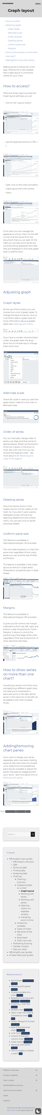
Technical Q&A (20, 867)
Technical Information (12, 1090)
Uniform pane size (16, 44)
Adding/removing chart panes (20, 60)
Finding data (19, 870)
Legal (5, 1095)
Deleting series (15, 40)
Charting (17, 876)
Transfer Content (21, 946)
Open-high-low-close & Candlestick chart (22, 1015)
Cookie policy (27, 1108)
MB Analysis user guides (21, 859)
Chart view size (24, 940)
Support (6, 1100)
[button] (38, 1111)
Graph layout (27, 891)
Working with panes (13, 778)
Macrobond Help (14, 1108)
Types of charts (24, 929)
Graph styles (14, 29)
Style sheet (22, 937)
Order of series (15, 37)
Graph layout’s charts (23, 324)
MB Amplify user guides (20, 952)
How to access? (13, 21)
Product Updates (10, 1075)
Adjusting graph (13, 25)
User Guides (8, 1080)
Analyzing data (20, 873)
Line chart (20, 1033)
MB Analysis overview (23, 862)
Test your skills (20, 949)
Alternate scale (15, 33)
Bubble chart (21, 1010)
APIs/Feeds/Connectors (13, 1085)
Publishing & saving (22, 943)
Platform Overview (11, 1070)
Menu (38, 4)
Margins (12, 48)
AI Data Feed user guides (21, 955)
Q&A (15, 865)
